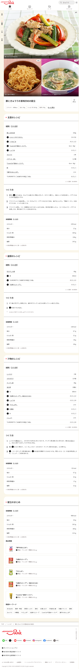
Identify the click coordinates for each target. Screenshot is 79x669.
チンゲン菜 (10, 383)
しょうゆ (12, 150)
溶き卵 (9, 387)
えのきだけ (10, 378)
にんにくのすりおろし (16, 137)
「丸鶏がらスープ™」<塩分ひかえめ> (20, 396)
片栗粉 (11, 409)
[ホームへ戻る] (7, 2)
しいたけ (9, 374)
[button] (67, 2)
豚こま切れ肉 (11, 133)
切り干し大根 (11, 271)
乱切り (16, 197)
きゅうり (9, 155)
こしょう (9, 418)
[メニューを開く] (76, 2)
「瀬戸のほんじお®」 (13, 172)
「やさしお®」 (13, 405)
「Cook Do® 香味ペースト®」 (18, 146)
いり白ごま (12, 142)
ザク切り (71, 441)
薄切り (18, 441)
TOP (2, 624)
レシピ (10, 624)
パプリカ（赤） (11, 159)
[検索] (61, 2)
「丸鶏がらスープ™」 (15, 285)
